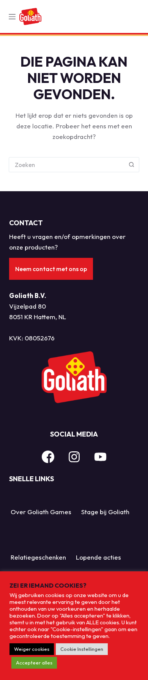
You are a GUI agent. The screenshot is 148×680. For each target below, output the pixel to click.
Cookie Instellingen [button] (81, 649)
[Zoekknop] (131, 165)
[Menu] (12, 16)
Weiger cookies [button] (31, 649)
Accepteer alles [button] (34, 663)
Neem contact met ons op (51, 269)
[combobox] (66, 164)
